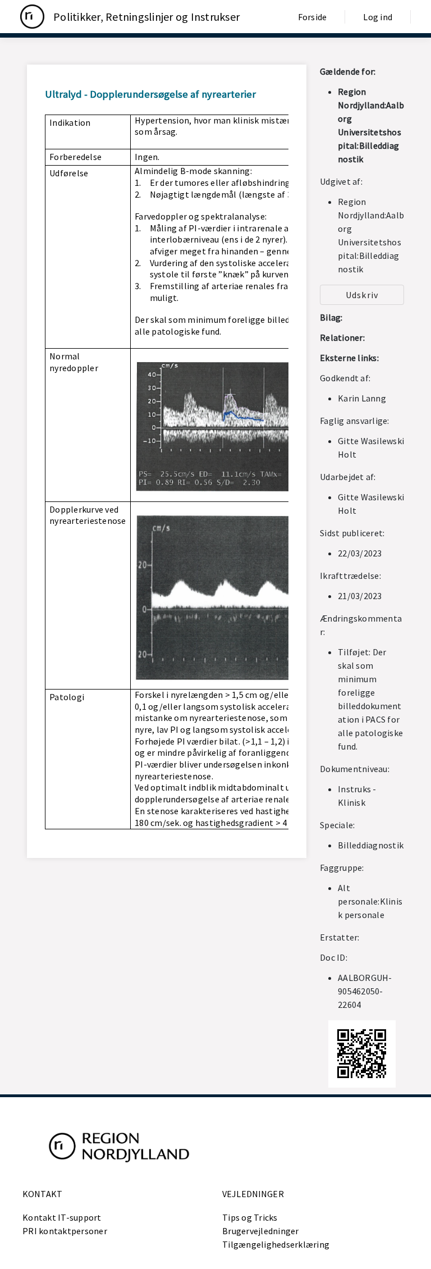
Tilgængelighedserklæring (275, 1244)
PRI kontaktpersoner (64, 1230)
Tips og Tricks (250, 1217)
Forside (312, 16)
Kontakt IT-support (62, 1217)
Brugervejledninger (260, 1230)
